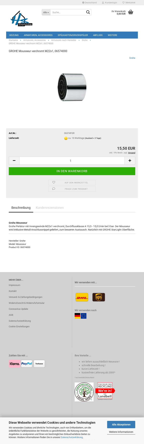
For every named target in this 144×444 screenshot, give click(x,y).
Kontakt (13, 291)
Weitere (112, 35)
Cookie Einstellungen (19, 326)
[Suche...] (88, 12)
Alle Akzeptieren (121, 424)
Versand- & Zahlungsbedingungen (25, 297)
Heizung (14, 35)
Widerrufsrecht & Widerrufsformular (26, 303)
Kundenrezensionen (50, 207)
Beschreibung (21, 207)
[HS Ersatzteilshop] (23, 18)
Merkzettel (130, 2)
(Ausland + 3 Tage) (93, 138)
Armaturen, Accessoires (38, 35)
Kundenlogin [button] (110, 2)
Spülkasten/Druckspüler (73, 35)
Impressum (14, 285)
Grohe (132, 58)
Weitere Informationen (121, 432)
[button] (89, 2)
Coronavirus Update (18, 309)
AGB (11, 315)
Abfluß (98, 35)
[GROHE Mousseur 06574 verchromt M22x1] (72, 82)
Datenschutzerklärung (72, 437)
